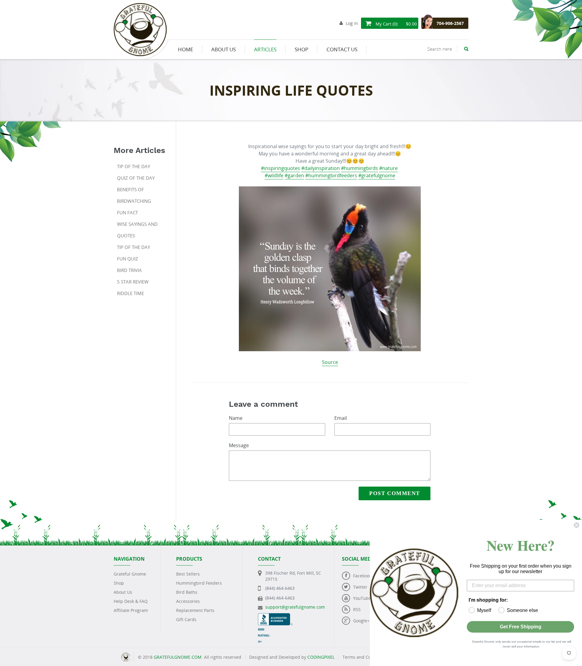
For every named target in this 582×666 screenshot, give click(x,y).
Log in (352, 23)
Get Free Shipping (520, 626)
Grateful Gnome (130, 574)
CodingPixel (321, 657)
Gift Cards (186, 619)
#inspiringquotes (280, 168)
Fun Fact (127, 212)
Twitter (360, 587)
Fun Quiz (127, 259)
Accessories (188, 601)
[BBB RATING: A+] (275, 616)
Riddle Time (130, 293)
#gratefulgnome (376, 175)
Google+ (361, 621)
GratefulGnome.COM (178, 657)
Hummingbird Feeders (199, 583)
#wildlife (274, 175)
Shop (119, 583)
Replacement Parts (195, 610)
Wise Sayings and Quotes (137, 230)
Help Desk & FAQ (131, 601)
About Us (123, 592)
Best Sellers (188, 574)
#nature (388, 168)
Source (330, 362)
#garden (294, 175)
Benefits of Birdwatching (134, 195)
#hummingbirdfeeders (331, 175)
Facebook (362, 576)
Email (340, 418)
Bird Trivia (129, 270)
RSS (357, 609)
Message (239, 445)
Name (235, 418)
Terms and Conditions (365, 657)
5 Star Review (133, 282)
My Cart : (395, 24)
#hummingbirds (359, 168)
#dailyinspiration (320, 168)
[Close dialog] (577, 525)
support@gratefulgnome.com (295, 607)
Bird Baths (186, 592)
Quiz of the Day (136, 178)
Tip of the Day (133, 166)
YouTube (362, 598)
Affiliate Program (131, 610)
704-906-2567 (450, 23)
